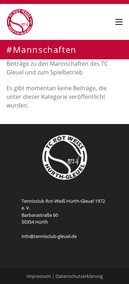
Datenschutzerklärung (79, 276)
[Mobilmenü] (119, 21)
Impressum (39, 276)
